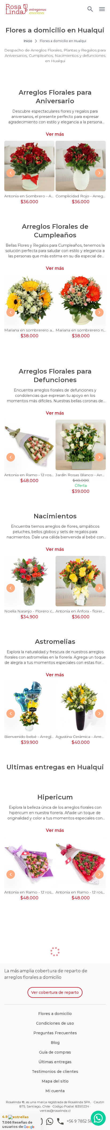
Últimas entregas (55, 1061)
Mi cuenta (55, 1090)
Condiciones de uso (55, 1023)
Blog (55, 1042)
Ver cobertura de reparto (55, 992)
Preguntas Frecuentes (55, 1033)
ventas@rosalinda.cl (55, 1111)
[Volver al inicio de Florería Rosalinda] (25, 9)
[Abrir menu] (90, 9)
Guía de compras (55, 1052)
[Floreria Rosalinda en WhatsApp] (50, 1121)
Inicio (28, 41)
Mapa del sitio (55, 1081)
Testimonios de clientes (55, 1071)
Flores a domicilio (55, 1013)
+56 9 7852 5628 (82, 1121)
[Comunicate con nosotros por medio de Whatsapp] (98, 1118)
